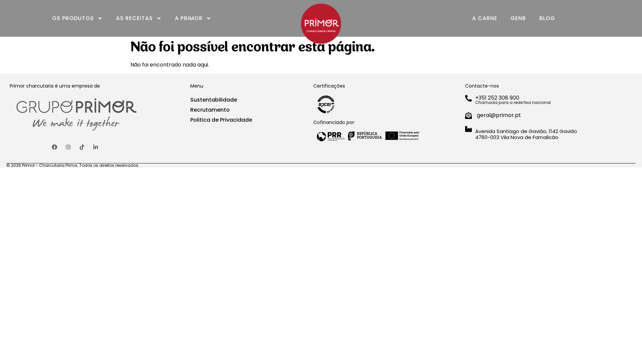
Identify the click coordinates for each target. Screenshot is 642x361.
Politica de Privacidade (221, 120)
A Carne (484, 18)
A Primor (189, 18)
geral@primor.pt (499, 115)
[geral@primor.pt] (468, 115)
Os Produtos (73, 18)
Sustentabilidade (213, 100)
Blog (547, 18)
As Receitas (134, 18)
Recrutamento (210, 110)
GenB (518, 18)
